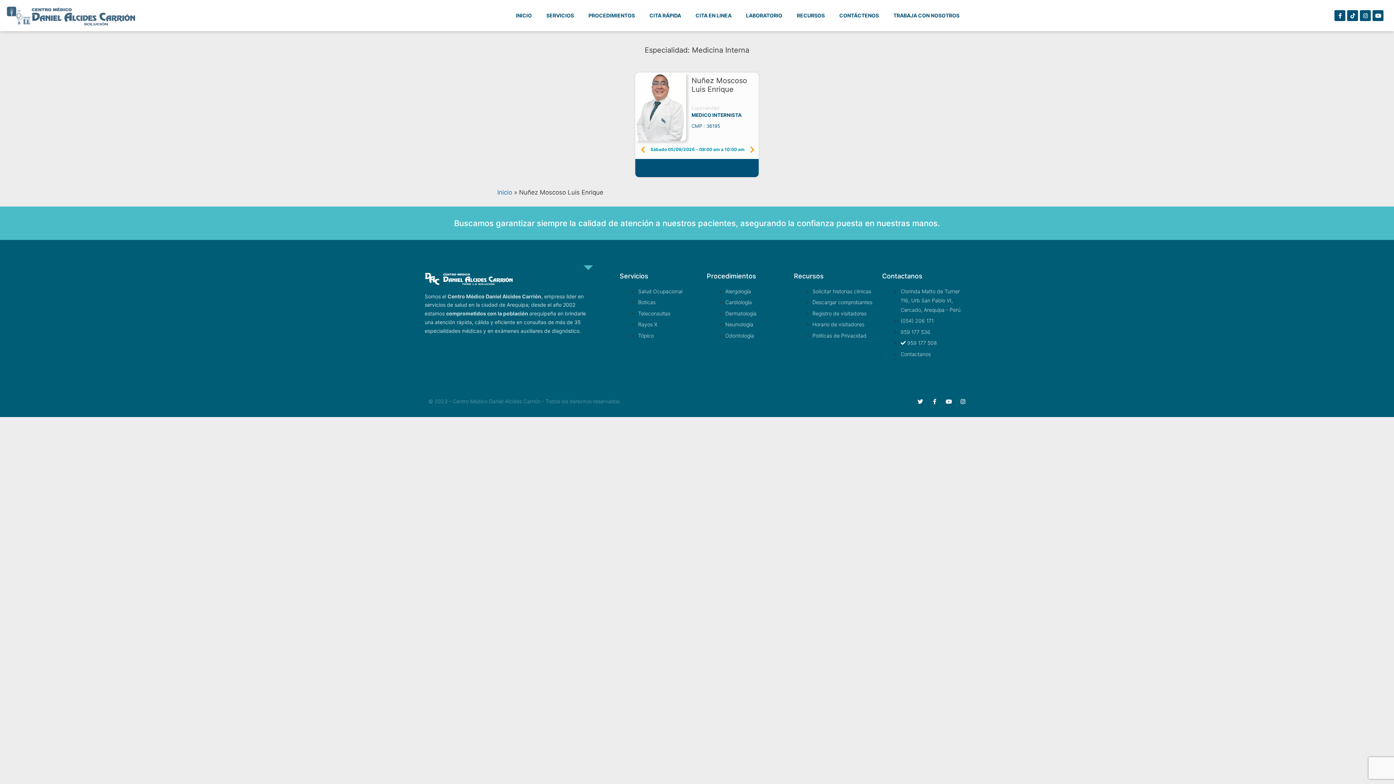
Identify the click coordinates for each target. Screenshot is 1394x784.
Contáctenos (859, 15)
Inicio (524, 15)
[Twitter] (920, 401)
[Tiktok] (1352, 15)
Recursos (811, 15)
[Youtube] (1378, 15)
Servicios (560, 15)
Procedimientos (611, 15)
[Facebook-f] (1339, 15)
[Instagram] (1365, 15)
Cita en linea (713, 15)
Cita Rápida (665, 15)
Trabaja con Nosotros (926, 15)
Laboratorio (764, 15)
